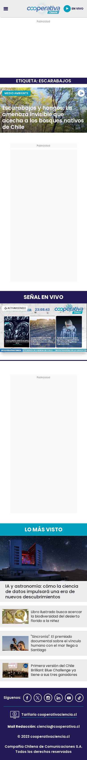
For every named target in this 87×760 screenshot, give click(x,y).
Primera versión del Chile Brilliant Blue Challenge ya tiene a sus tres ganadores (54, 670)
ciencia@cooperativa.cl (58, 726)
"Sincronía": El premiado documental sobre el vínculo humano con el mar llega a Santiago (56, 643)
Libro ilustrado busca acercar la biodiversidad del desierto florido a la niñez (56, 616)
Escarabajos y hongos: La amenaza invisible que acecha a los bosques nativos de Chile (43, 117)
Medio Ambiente (16, 93)
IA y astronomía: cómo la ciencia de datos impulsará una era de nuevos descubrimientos (41, 591)
